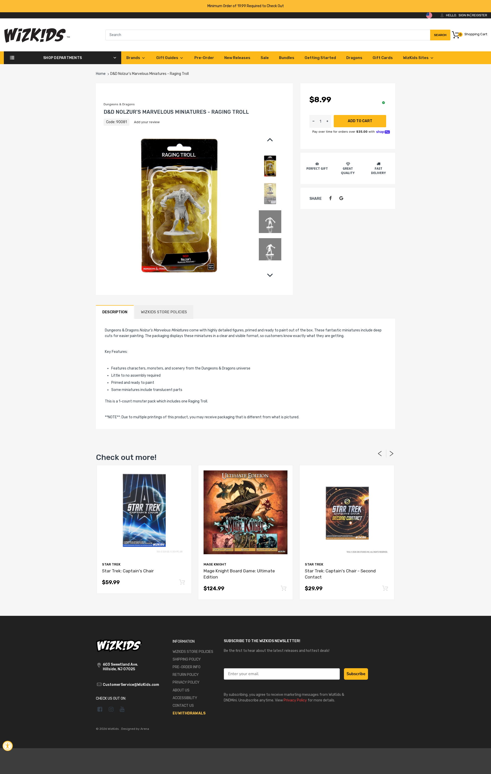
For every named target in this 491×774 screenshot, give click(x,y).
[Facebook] (330, 198)
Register (479, 15)
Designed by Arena (135, 729)
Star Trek (111, 564)
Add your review (147, 122)
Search (440, 36)
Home (101, 74)
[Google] (341, 198)
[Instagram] (111, 709)
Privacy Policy (295, 700)
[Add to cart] (182, 582)
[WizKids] (119, 645)
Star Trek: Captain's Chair (128, 570)
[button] (327, 121)
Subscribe (356, 674)
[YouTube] (122, 709)
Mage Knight (215, 564)
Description (114, 312)
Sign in (464, 15)
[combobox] (277, 35)
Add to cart (360, 121)
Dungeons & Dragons (119, 104)
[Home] (37, 34)
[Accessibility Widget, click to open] (8, 746)
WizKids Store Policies (164, 312)
